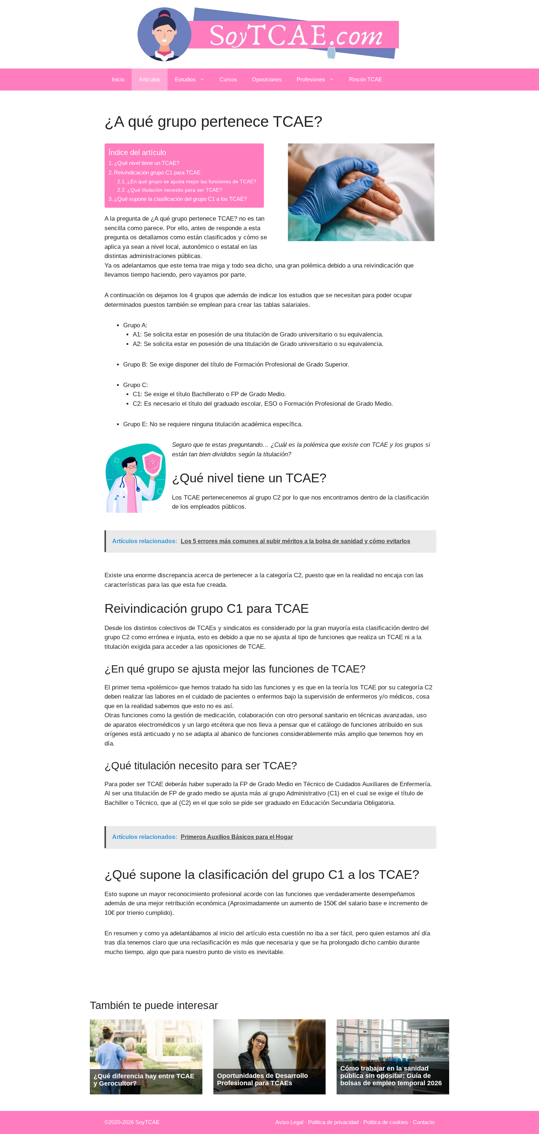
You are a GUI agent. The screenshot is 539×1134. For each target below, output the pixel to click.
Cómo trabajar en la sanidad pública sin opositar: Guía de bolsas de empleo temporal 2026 (391, 1076)
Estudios (185, 79)
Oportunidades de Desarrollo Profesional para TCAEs (262, 1079)
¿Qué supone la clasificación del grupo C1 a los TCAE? (180, 199)
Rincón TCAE (365, 79)
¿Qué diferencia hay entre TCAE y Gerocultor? (144, 1079)
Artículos (149, 79)
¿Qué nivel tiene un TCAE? (146, 163)
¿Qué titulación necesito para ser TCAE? (174, 190)
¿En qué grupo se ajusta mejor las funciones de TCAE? (191, 181)
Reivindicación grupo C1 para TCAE (157, 172)
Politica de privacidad (333, 1122)
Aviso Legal (289, 1122)
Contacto (423, 1122)
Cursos (228, 79)
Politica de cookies (385, 1122)
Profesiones (311, 79)
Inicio (118, 79)
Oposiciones (267, 79)
